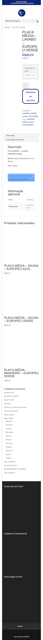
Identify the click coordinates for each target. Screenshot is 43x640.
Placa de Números (11, 411)
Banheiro (9, 421)
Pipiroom (9, 451)
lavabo (31, 122)
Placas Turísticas (10, 465)
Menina (8, 436)
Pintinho (9, 447)
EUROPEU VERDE (29, 113)
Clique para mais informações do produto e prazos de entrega (21, 177)
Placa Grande (9, 415)
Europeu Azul (9, 392)
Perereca (9, 443)
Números (7, 403)
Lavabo (25, 116)
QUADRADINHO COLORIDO (15, 469)
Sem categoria (9, 473)
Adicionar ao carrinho (30, 96)
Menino (8, 440)
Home (20, 626)
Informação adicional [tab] (15, 140)
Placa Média (33, 116)
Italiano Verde (9, 400)
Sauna (8, 454)
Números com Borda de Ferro (15, 407)
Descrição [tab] (11, 135)
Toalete (8, 458)
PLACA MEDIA (27, 125)
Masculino (9, 432)
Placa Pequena (10, 462)
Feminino (9, 425)
